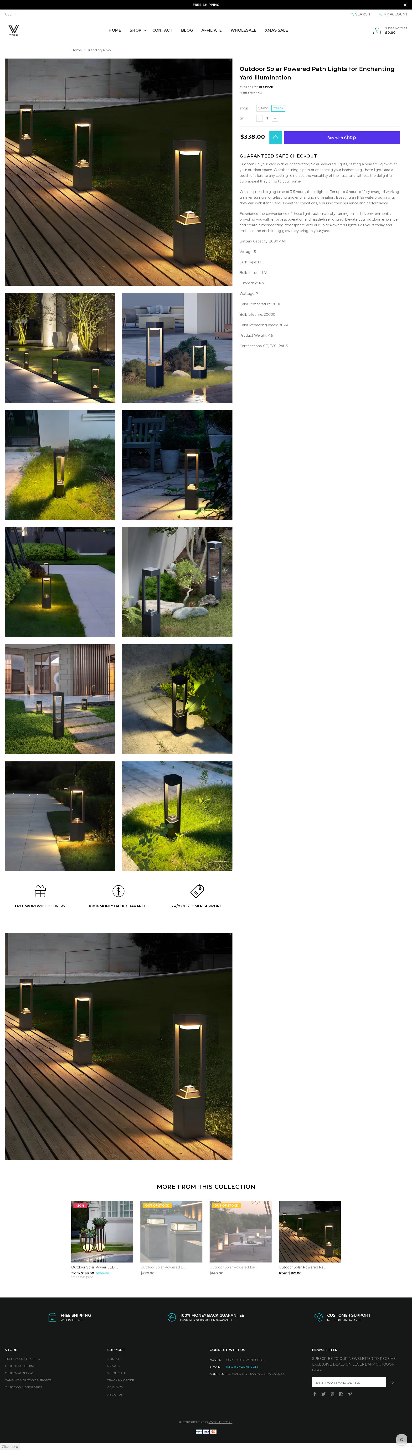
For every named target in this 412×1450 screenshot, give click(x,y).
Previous (61, 1238)
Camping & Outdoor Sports (28, 1380)
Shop (135, 30)
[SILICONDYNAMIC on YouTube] (332, 1394)
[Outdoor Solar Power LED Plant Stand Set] (102, 1232)
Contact (162, 30)
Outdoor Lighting (20, 1366)
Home (115, 30)
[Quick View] (126, 1206)
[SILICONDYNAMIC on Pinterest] (350, 1394)
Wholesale (244, 30)
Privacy (113, 1366)
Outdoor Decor (19, 1373)
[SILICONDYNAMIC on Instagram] (341, 1394)
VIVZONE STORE (220, 1422)
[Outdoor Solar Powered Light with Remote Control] (171, 1232)
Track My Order (120, 1380)
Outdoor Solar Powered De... (233, 1267)
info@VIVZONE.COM (242, 1366)
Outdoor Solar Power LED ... (94, 1267)
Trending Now (99, 50)
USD (8, 14)
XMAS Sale (276, 30)
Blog (187, 30)
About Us (115, 1394)
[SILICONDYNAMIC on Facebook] (314, 1394)
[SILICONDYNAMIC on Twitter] (323, 1394)
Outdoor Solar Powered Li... (163, 1267)
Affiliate (211, 30)
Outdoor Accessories (23, 1387)
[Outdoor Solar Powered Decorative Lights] (241, 1232)
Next (351, 1238)
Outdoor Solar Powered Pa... (302, 1267)
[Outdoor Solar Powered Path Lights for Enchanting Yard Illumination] (310, 1232)
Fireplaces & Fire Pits (22, 1359)
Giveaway (115, 1387)
